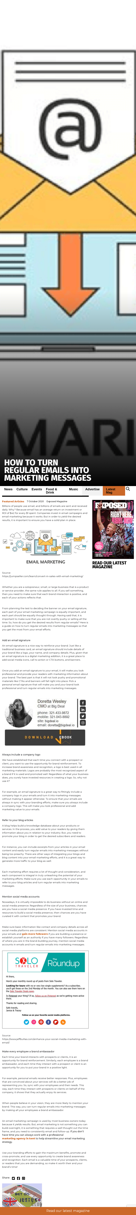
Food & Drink (51, 491)
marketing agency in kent (18, 1138)
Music (73, 489)
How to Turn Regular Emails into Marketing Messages (47, 470)
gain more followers (35, 934)
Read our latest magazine (68, 1210)
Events (37, 489)
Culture (22, 489)
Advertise (92, 489)
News (8, 489)
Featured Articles (13, 501)
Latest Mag (110, 491)
